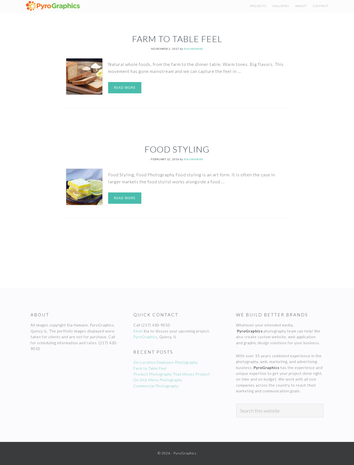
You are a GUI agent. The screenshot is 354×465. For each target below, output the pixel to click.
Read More (125, 87)
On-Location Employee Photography (165, 362)
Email (138, 331)
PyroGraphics (145, 337)
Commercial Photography (155, 386)
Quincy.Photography (71, 6)
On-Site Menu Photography (157, 380)
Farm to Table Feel (177, 38)
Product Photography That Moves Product (171, 374)
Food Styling (177, 149)
